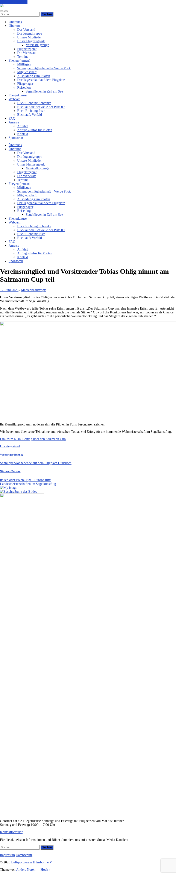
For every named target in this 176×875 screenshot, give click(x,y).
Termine (22, 56)
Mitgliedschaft (26, 72)
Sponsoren (16, 138)
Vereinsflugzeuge (37, 45)
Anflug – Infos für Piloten (34, 130)
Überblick (15, 22)
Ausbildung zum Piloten (33, 76)
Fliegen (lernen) (19, 60)
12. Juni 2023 (9, 290)
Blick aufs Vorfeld (29, 114)
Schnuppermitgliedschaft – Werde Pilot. (44, 68)
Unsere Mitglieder (29, 37)
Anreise (14, 122)
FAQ (12, 118)
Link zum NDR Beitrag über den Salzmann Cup (33, 439)
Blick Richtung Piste (31, 110)
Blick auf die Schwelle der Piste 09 (41, 107)
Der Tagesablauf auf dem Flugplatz (41, 80)
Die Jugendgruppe (29, 33)
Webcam (14, 99)
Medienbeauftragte (33, 290)
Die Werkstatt (26, 53)
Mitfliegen (24, 64)
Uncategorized (10, 446)
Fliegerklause (18, 95)
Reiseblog (24, 87)
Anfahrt (22, 126)
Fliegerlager (25, 83)
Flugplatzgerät (26, 49)
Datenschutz (24, 855)
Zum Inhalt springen (13, 2)
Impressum (7, 855)
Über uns (15, 25)
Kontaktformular (11, 832)
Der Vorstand (26, 29)
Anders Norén (25, 869)
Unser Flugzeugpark (31, 41)
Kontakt (22, 134)
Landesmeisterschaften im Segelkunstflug (28, 484)
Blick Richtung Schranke (34, 103)
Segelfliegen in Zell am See (44, 91)
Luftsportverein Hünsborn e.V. (32, 862)
